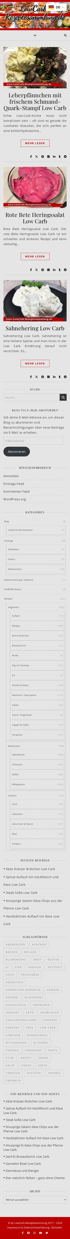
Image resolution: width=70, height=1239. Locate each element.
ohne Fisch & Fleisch (22, 824)
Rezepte (8, 598)
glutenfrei (34, 997)
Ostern (11, 559)
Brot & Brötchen (20, 635)
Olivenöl (41, 1042)
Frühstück (17, 764)
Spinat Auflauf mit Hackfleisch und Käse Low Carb (33, 1110)
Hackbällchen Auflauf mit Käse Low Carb (34, 1138)
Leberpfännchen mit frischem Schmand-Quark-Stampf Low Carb (35, 101)
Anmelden (11, 476)
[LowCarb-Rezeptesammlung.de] (35, 15)
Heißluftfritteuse (12, 589)
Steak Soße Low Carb (22, 893)
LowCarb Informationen (20, 530)
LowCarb (13, 1035)
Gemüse (53, 989)
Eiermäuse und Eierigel (22, 1171)
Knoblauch (49, 1012)
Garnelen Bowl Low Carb (23, 1164)
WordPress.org (14, 499)
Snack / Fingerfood (21, 714)
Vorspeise (17, 734)
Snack (27, 1065)
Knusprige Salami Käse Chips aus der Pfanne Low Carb (31, 1129)
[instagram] (34, 1232)
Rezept (26, 1057)
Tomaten (13, 1073)
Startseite (56, 1227)
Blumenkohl (16, 959)
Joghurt (13, 1012)
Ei (7, 967)
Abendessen (18, 754)
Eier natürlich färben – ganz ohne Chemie (35, 1178)
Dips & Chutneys (20, 665)
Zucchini (34, 1073)
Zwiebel (54, 1073)
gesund (12, 997)
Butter (53, 959)
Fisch (14, 804)
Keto (30, 1012)
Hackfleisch (16, 1004)
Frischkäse (30, 974)
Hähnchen (17, 814)
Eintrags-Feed (13, 484)
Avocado (39, 944)
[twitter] (47, 1232)
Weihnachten (15, 569)
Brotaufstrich (19, 645)
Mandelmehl (37, 1035)
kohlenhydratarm (21, 1020)
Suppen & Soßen (20, 724)
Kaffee (15, 774)
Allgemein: (13, 607)
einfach (34, 967)
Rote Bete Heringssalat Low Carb (35, 218)
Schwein (16, 843)
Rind (14, 833)
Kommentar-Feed (16, 491)
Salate (15, 705)
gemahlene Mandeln (23, 989)
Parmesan (33, 1050)
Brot (37, 959)
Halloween (13, 549)
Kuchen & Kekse (20, 685)
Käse (29, 1027)
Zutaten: (12, 795)
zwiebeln (13, 1080)
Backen (12, 952)
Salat (10, 1065)
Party (53, 1050)
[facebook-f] (23, 1232)
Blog (6, 521)
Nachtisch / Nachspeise (24, 695)
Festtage (8, 540)
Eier (18, 967)
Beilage (16, 625)
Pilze (10, 1057)
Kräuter (12, 1027)
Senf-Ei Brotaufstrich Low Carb (27, 1156)
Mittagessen (18, 784)
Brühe (15, 655)
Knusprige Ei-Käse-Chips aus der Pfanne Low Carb (33, 1147)
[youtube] (41, 1232)
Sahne (43, 1057)
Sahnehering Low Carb (35, 328)
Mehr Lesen (35, 143)
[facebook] (28, 1232)
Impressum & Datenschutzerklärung (28, 1227)
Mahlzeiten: (14, 746)
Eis (13, 675)
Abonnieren (16, 452)
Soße (43, 1065)
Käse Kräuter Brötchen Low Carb (30, 869)
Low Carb (48, 1027)
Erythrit (55, 967)
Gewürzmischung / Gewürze (18, 579)
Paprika (12, 1050)
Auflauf (16, 615)
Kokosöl (50, 1020)
